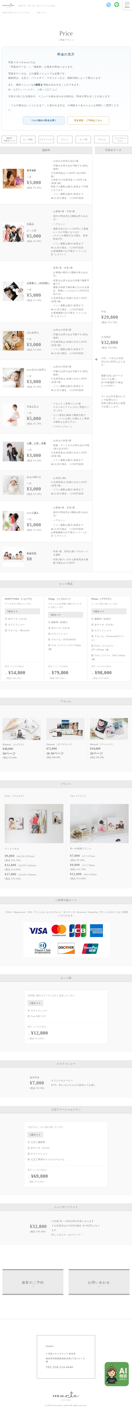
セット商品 (28, 139)
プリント (65, 139)
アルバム (102, 139)
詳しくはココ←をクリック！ (67, 1234)
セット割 (83, 139)
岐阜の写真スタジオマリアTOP (15, 13)
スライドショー (46, 139)
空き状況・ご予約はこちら (88, 120)
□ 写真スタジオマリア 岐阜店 (61, 1354)
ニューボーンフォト (120, 139)
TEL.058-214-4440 (59, 1367)
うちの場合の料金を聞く (44, 120)
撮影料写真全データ (9, 139)
